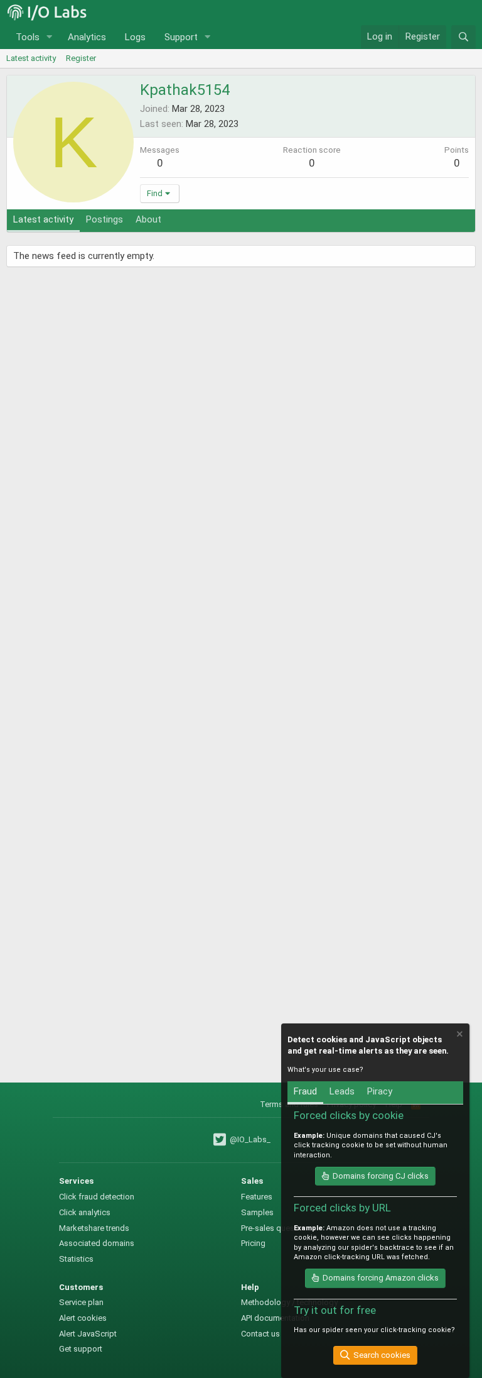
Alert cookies (83, 1318)
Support (181, 37)
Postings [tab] (104, 219)
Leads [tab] (342, 1091)
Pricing (253, 1243)
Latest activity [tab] (43, 219)
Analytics (87, 37)
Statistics (76, 1259)
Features (256, 1196)
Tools (28, 37)
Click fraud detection (96, 1196)
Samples (257, 1212)
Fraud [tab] (305, 1091)
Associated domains (96, 1243)
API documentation (275, 1318)
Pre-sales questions (277, 1228)
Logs (135, 37)
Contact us (260, 1333)
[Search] (463, 37)
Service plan (81, 1302)
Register (81, 58)
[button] (49, 37)
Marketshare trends (94, 1228)
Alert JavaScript (88, 1333)
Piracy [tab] (379, 1091)
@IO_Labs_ (249, 1139)
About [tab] (148, 219)
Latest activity (31, 58)
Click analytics (84, 1212)
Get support (80, 1348)
